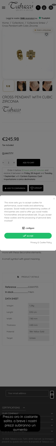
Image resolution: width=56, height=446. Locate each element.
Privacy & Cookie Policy (41, 242)
